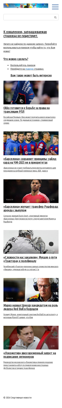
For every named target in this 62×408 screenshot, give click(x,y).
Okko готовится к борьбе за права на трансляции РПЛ (26, 109)
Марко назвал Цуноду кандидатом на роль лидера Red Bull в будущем (30, 307)
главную (29, 68)
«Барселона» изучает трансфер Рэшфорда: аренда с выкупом (30, 208)
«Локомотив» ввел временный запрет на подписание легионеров (29, 354)
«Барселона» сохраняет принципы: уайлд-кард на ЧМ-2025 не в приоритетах (30, 160)
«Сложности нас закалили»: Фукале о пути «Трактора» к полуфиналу (30, 259)
